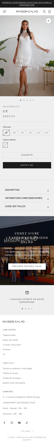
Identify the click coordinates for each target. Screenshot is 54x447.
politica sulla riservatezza (14, 382)
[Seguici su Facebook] (4, 422)
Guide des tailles (15, 206)
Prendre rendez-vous (27, 266)
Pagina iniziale (9, 335)
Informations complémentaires (23, 197)
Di (4, 354)
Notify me (27, 165)
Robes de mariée (10, 340)
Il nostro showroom (12, 344)
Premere (6, 349)
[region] (27, 297)
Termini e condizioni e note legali (17, 368)
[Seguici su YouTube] (19, 422)
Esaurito (27, 155)
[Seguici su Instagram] (11, 422)
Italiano (25, 431)
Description (12, 189)
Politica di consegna (12, 378)
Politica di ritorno (10, 373)
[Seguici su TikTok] (26, 422)
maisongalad (11, 106)
